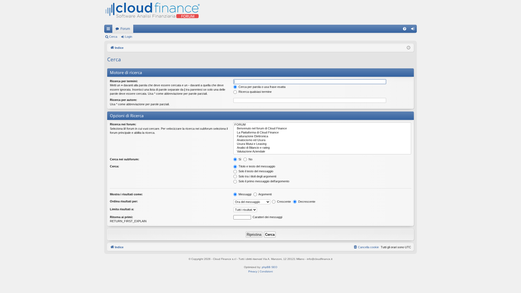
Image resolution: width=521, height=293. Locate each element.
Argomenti (265, 194)
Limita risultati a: (122, 209)
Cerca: (114, 166)
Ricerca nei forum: (123, 124)
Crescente (283, 201)
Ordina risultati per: (124, 201)
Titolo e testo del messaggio (256, 166)
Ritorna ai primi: (121, 217)
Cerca (113, 36)
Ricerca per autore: (123, 99)
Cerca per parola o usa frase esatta (261, 86)
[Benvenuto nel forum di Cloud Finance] (322, 128)
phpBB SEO (269, 267)
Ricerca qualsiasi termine (255, 91)
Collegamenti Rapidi (109, 30)
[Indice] (152, 12)
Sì (239, 159)
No (250, 159)
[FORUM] (322, 125)
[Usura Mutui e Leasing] (322, 144)
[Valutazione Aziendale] (322, 152)
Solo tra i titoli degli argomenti (257, 176)
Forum (125, 29)
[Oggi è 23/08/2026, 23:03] (408, 48)
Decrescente (306, 201)
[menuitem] (405, 29)
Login (128, 36)
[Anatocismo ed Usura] (322, 140)
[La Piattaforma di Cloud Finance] (322, 133)
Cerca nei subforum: (124, 159)
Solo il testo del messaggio (255, 171)
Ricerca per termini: (124, 81)
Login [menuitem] (414, 30)
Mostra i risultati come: (126, 194)
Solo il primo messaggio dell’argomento (263, 181)
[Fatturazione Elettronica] (322, 136)
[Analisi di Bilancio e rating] (322, 148)
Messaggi (244, 194)
